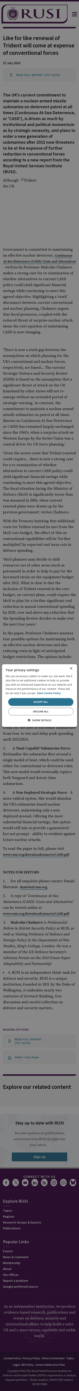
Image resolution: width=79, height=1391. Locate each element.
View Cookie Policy (49, 693)
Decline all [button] (41, 711)
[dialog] (39, 695)
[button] (39, 720)
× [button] (71, 668)
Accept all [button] (41, 702)
